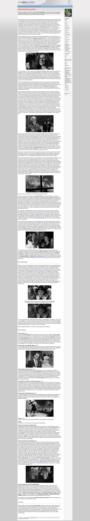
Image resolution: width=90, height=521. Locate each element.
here (33, 155)
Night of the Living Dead (36, 256)
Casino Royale (43, 461)
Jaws (42, 493)
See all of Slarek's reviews (68, 94)
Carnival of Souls (40, 218)
